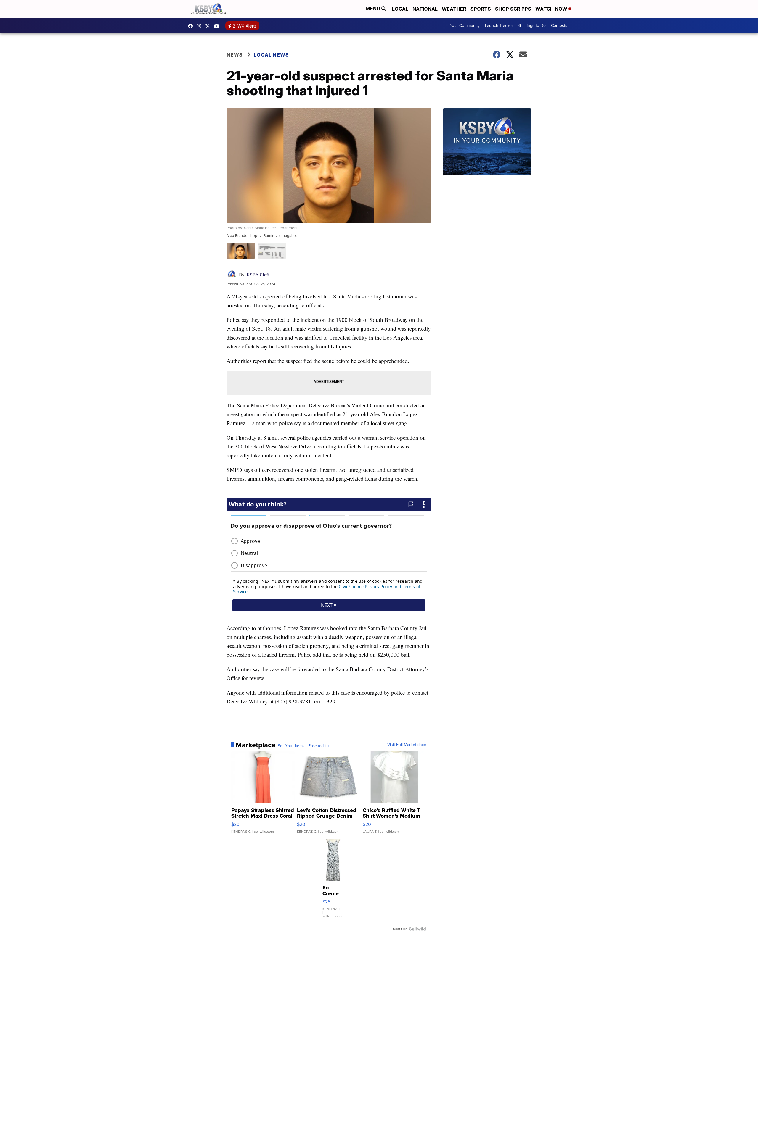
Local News (271, 55)
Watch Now (551, 9)
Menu (373, 8)
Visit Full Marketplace (406, 745)
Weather (454, 9)
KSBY (209, 26)
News (235, 55)
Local (400, 9)
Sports (480, 9)
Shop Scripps (513, 9)
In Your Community (462, 25)
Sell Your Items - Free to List (303, 746)
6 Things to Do (532, 25)
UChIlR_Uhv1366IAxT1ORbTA (218, 26)
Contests (559, 25)
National (425, 9)
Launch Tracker (499, 25)
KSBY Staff (258, 274)
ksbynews (192, 26)
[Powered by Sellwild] (417, 929)
